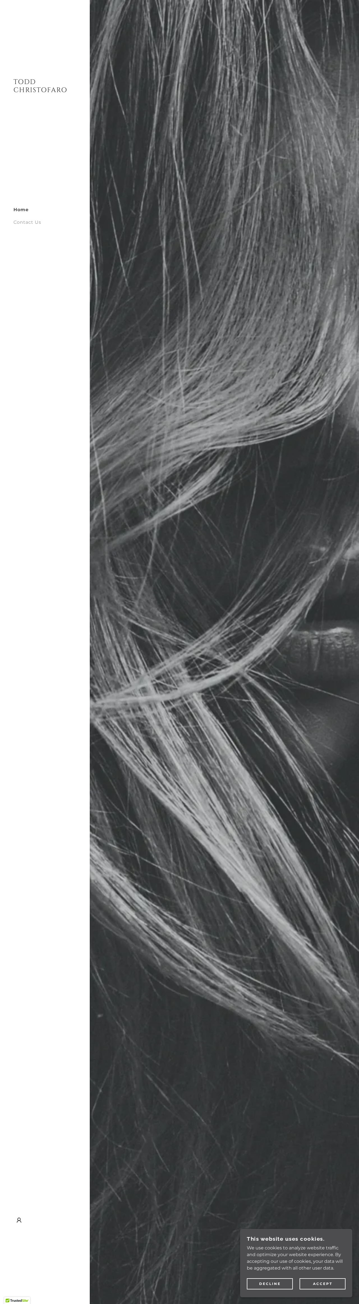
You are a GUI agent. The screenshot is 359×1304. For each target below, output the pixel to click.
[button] (19, 1220)
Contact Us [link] (27, 222)
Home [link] (21, 209)
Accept (322, 1284)
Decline (270, 1284)
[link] (44, 90)
